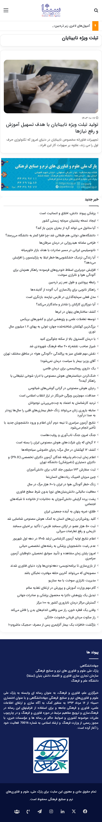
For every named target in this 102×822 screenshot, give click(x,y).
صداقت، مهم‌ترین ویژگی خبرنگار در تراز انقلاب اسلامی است (57, 395)
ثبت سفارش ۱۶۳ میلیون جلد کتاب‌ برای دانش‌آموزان (61, 469)
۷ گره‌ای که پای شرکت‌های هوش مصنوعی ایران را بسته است (56, 442)
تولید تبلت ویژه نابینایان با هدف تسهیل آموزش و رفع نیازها (52, 128)
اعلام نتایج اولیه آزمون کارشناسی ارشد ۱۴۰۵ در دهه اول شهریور (54, 538)
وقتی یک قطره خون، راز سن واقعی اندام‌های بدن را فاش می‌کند (53, 610)
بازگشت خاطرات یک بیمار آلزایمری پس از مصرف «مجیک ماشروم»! (52, 624)
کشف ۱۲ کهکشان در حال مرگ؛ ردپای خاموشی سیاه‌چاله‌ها (59, 449)
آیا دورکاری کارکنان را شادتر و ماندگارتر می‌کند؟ (66, 304)
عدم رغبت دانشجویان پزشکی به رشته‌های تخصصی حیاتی (57, 546)
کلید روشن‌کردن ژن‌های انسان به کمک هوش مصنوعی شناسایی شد (51, 518)
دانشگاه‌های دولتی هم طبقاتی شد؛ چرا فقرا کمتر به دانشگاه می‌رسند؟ (50, 235)
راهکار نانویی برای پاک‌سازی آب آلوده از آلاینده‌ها (63, 289)
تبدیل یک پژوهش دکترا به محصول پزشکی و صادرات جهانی (56, 595)
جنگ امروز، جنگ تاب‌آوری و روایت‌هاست (68, 435)
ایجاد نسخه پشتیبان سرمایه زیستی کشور (69, 220)
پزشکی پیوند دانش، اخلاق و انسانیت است (67, 213)
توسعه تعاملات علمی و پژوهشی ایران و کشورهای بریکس (58, 319)
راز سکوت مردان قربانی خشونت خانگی (70, 617)
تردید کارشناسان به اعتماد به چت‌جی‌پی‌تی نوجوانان (62, 403)
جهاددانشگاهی (89, 665)
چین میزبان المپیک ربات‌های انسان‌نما (71, 477)
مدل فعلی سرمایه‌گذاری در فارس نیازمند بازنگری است (61, 297)
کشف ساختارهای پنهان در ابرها (75, 311)
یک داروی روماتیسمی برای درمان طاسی (69, 368)
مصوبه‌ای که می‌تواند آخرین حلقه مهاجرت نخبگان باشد (60, 573)
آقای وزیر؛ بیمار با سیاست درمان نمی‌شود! (68, 361)
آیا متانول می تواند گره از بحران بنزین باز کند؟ (66, 228)
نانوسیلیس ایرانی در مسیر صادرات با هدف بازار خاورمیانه (58, 250)
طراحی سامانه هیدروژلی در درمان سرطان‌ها (67, 242)
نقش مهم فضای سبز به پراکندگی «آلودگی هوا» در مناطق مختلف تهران (50, 353)
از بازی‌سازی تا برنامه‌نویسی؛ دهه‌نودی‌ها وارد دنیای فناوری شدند (53, 565)
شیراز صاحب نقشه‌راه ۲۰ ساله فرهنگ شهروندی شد (62, 346)
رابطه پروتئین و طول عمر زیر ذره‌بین (72, 282)
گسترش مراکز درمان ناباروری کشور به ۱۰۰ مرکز (66, 602)
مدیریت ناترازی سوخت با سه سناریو (72, 580)
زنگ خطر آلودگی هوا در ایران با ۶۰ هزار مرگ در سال (61, 484)
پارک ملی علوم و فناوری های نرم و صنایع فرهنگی (67, 670)
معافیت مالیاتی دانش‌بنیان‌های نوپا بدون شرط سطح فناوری (56, 491)
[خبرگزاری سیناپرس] (50, 10)
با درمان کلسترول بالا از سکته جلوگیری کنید (68, 339)
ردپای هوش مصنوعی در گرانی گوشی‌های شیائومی (62, 388)
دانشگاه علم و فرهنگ (84, 680)
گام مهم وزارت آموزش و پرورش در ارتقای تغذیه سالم (61, 587)
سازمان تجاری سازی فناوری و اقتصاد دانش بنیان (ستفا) (62, 675)
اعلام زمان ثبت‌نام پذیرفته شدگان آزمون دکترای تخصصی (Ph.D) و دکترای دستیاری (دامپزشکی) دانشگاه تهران (52, 460)
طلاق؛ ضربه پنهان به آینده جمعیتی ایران (70, 511)
